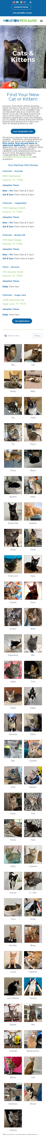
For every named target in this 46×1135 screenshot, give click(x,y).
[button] (30, 2)
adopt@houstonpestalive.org (17, 156)
